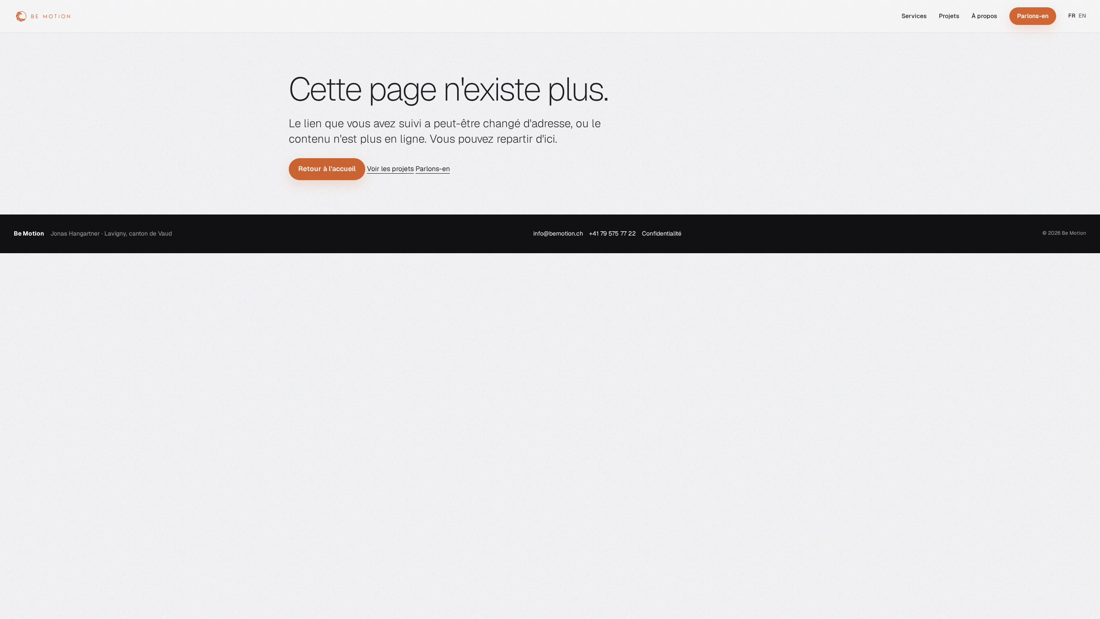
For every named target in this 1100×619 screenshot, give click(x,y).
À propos (984, 16)
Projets (949, 16)
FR (1072, 15)
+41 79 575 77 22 (612, 233)
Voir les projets (390, 168)
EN (1082, 15)
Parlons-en (433, 168)
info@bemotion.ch (558, 233)
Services (914, 16)
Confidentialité (661, 233)
